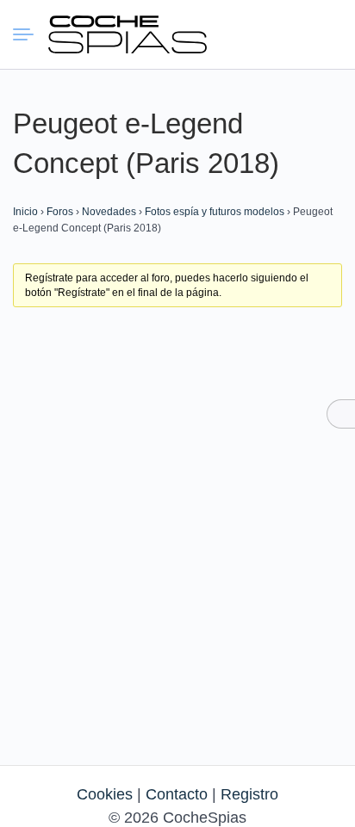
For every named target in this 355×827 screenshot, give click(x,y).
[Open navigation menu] (30, 34)
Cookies (105, 794)
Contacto (177, 794)
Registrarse (326, 33)
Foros (60, 212)
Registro (249, 794)
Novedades (109, 212)
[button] (264, 34)
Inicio (25, 212)
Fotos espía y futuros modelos (214, 212)
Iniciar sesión (295, 33)
